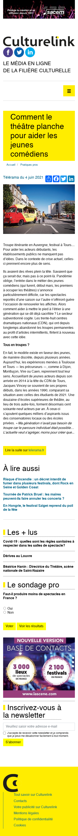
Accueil (10, 165)
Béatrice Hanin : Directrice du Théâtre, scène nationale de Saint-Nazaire (38, 569)
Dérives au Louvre (17, 556)
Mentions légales (26, 813)
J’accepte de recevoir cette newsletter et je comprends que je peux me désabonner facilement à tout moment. (38, 734)
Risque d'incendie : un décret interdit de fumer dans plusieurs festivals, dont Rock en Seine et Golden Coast (38, 483)
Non (10, 612)
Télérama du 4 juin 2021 (23, 177)
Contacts (20, 801)
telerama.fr (36, 450)
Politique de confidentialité (33, 819)
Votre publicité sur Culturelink (35, 807)
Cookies (20, 825)
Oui (10, 608)
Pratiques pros (29, 165)
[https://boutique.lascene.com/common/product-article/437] (39, 667)
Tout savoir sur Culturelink (33, 795)
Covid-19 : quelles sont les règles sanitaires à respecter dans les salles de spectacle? (38, 543)
